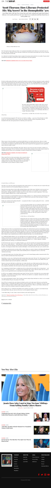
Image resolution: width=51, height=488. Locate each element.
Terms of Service (35, 457)
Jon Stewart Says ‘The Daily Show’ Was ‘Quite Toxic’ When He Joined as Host (16, 440)
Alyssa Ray (21, 407)
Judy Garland (37, 82)
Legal (33, 454)
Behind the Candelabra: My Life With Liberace (15, 295)
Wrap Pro (25, 454)
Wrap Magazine (45, 454)
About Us (16, 457)
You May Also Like (9, 369)
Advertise (16, 459)
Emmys (42, 461)
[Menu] (2, 1)
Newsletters (16, 468)
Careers (15, 463)
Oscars (42, 463)
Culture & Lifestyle (25, 4)
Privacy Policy (35, 459)
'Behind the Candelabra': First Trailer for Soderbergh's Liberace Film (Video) (14, 153)
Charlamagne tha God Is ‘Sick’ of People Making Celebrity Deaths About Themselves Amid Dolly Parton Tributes (15, 414)
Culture (32, 4)
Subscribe (46, 1)
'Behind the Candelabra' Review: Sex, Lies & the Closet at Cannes (19, 60)
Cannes (42, 457)
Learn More (25, 461)
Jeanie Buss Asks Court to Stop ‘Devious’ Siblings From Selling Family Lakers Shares (26, 404)
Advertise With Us (45, 466)
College (42, 459)
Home (19, 4)
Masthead (16, 466)
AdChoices (34, 461)
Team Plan (25, 459)
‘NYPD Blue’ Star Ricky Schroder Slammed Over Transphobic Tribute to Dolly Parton (16, 427)
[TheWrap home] (10, 1)
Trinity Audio (13, 46)
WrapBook (16, 470)
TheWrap (16, 454)
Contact (15, 461)
